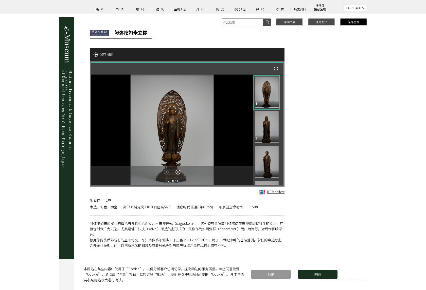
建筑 (160, 9)
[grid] (268, 130)
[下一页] (178, 172)
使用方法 (321, 22)
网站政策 (101, 279)
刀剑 (200, 9)
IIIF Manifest (275, 191)
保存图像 (353, 22)
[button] (267, 92)
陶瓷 (221, 9)
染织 (261, 9)
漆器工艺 (240, 9)
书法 (120, 9)
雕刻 (140, 9)
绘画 (100, 9)
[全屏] (276, 69)
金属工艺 (180, 9)
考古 (280, 9)
